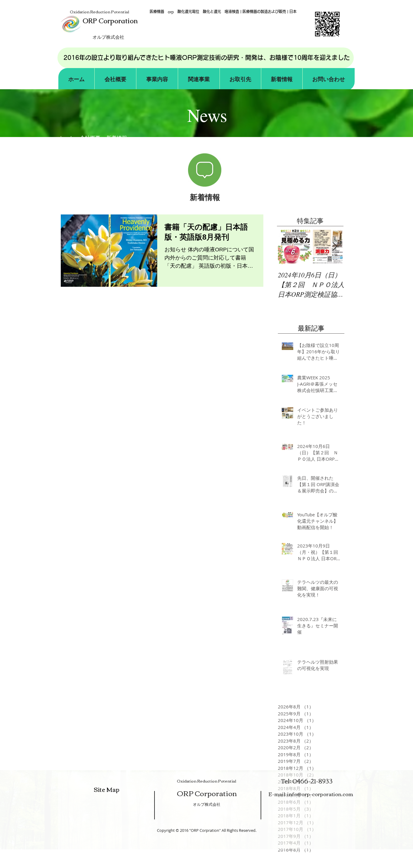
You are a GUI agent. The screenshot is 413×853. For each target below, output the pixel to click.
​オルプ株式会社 (206, 804)
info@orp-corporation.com (320, 794)
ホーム (66, 138)
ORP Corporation (207, 792)
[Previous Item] (287, 246)
